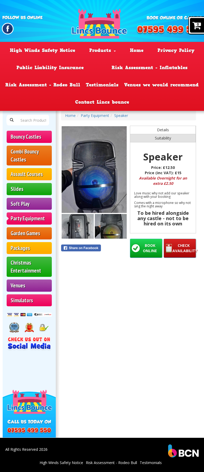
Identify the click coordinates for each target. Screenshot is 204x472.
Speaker (121, 115)
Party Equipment (28, 218)
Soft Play (20, 203)
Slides (17, 189)
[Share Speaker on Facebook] (94, 247)
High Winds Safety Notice (42, 50)
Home (136, 50)
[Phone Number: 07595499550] (170, 30)
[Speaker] (94, 169)
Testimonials (102, 85)
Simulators (22, 300)
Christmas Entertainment (26, 266)
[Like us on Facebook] (8, 28)
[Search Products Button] (11, 120)
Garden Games (25, 233)
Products (101, 50)
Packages (20, 248)
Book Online (150, 248)
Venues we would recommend (161, 85)
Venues (18, 285)
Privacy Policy (176, 50)
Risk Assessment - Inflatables (150, 67)
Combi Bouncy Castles (25, 155)
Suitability (163, 138)
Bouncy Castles (26, 136)
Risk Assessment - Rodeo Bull (42, 85)
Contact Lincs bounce (102, 102)
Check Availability (184, 248)
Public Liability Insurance (50, 67)
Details (163, 129)
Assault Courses (27, 174)
